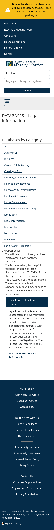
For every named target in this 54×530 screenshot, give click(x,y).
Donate (8, 53)
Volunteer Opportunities (27, 482)
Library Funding (13, 47)
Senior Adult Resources (17, 245)
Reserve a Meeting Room (18, 29)
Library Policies (27, 465)
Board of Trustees (27, 400)
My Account (11, 23)
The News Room (27, 436)
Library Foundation (27, 494)
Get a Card (10, 35)
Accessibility (27, 407)
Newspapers (11, 233)
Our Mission (27, 388)
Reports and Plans (27, 424)
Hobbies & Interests (15, 196)
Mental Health (12, 227)
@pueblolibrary (13, 523)
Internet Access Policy (27, 459)
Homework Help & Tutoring (20, 208)
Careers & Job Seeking (16, 165)
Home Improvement (15, 202)
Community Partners (27, 447)
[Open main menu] (7, 102)
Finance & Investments (17, 183)
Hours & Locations (14, 41)
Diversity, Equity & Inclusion (20, 177)
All (5, 146)
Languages (10, 214)
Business (9, 159)
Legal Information (14, 221)
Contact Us (27, 476)
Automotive (11, 152)
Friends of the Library (27, 430)
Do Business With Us (27, 418)
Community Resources (27, 453)
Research (9, 239)
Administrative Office (27, 394)
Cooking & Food (13, 171)
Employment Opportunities (27, 488)
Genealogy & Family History (20, 190)
